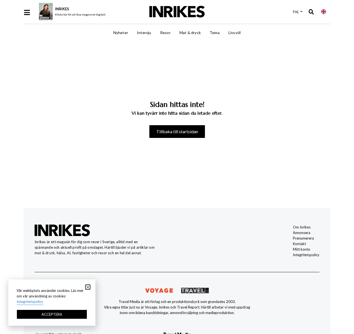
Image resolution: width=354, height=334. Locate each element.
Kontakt (299, 243)
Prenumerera (303, 238)
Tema (215, 32)
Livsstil (234, 32)
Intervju (144, 32)
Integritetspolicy (306, 255)
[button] (88, 287)
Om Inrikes (302, 227)
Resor (165, 32)
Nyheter (120, 32)
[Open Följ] (301, 11)
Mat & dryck (190, 32)
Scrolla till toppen (340, 299)
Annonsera (301, 232)
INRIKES (62, 9)
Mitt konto (301, 249)
